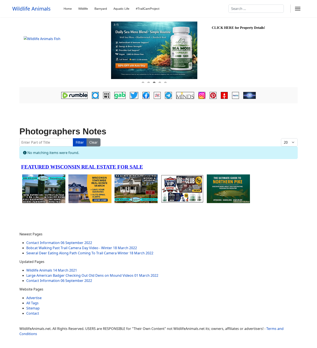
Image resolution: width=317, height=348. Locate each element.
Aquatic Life (121, 8)
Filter (80, 142)
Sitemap (33, 308)
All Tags (32, 303)
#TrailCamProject (147, 8)
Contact (32, 313)
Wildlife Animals (31, 8)
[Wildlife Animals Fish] (65, 52)
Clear (93, 142)
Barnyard (100, 8)
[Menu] (297, 8)
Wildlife (83, 8)
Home (68, 8)
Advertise (34, 297)
